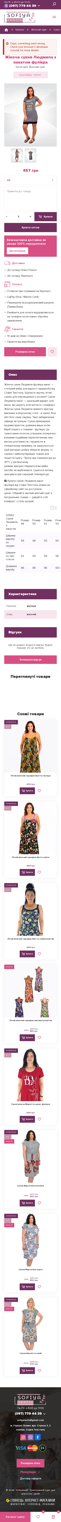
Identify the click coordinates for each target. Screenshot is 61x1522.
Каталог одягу (15, 1517)
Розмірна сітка (25, 351)
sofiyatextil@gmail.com (30, 1420)
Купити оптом (30, 227)
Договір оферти (30, 1478)
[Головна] (6, 30)
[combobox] (30, 180)
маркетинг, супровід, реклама (33, 1504)
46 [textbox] (8, 180)
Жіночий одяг (37, 67)
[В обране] (52, 351)
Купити (48, 216)
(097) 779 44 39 (22, 6)
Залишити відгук (30, 659)
